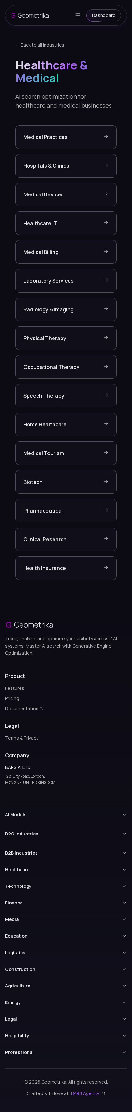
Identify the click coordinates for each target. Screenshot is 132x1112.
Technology (18, 886)
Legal (11, 1019)
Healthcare (17, 869)
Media (12, 919)
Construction (20, 969)
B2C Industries (21, 834)
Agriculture (17, 986)
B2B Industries (21, 853)
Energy (13, 1002)
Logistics (15, 952)
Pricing (12, 698)
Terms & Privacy (21, 738)
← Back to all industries (39, 45)
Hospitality (17, 1035)
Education (16, 936)
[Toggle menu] (78, 15)
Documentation (21, 708)
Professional (19, 1052)
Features (14, 688)
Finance (14, 903)
